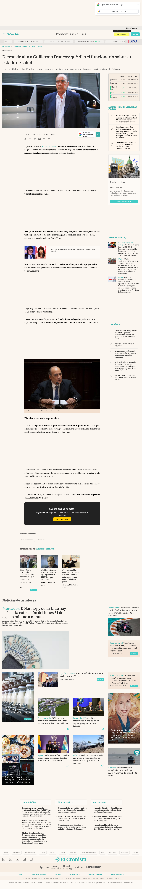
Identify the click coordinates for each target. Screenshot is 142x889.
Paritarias (112, 852)
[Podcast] (78, 867)
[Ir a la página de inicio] (13, 34)
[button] (137, 753)
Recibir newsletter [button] (125, 201)
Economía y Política (20, 46)
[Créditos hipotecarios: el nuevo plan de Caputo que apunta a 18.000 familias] (88, 707)
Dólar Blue (16, 852)
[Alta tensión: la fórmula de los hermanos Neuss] (48, 683)
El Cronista (6, 46)
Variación (121, 76)
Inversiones (124, 852)
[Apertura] (44, 867)
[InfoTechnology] (93, 868)
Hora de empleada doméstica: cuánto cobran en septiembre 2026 (126, 145)
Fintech (52, 852)
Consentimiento (98, 878)
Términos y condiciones (72, 878)
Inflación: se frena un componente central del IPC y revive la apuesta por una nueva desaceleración (126, 119)
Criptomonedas (30, 852)
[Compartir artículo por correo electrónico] (44, 139)
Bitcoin (43, 852)
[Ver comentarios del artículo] (49, 139)
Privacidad (86, 878)
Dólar (6, 852)
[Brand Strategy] (67, 867)
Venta (130, 76)
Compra (136, 76)
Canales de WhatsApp (39, 874)
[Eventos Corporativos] (56, 867)
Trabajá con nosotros (117, 874)
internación (41, 540)
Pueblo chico (117, 182)
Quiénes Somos (75, 874)
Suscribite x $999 (121, 34)
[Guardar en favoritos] (98, 134)
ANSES (135, 852)
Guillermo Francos (35, 46)
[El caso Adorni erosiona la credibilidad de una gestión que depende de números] (28, 561)
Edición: (131, 28)
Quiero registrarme (62, 519)
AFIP (102, 852)
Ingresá (135, 34)
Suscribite (58, 874)
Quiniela (73, 852)
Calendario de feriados (88, 852)
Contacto (21, 874)
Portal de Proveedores (95, 874)
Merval (63, 852)
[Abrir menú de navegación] (3, 34)
